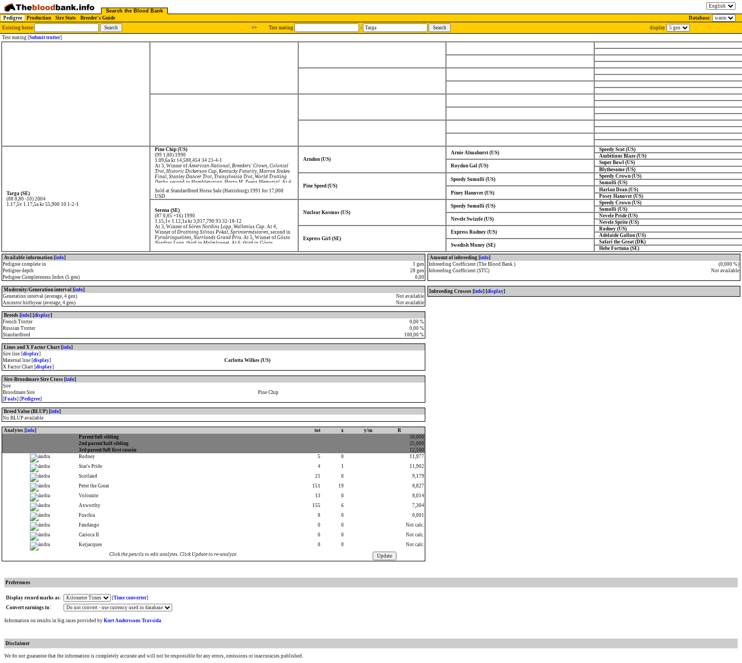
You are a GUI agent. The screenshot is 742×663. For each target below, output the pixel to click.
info (59, 257)
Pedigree (12, 18)
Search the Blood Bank (134, 11)
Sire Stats (65, 18)
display (42, 315)
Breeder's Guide (97, 18)
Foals (10, 399)
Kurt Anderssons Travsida (132, 620)
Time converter (130, 598)
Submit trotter (44, 37)
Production (39, 18)
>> (254, 27)
